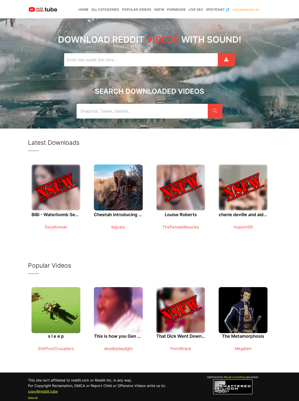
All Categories (105, 10)
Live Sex (196, 10)
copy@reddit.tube (43, 391)
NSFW (159, 10)
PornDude (176, 10)
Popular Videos (136, 10)
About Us (33, 397)
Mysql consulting (234, 377)
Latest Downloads (53, 142)
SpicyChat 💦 (218, 10)
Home (83, 10)
